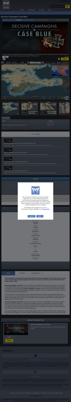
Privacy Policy (45, 209)
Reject (40, 216)
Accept (31, 216)
